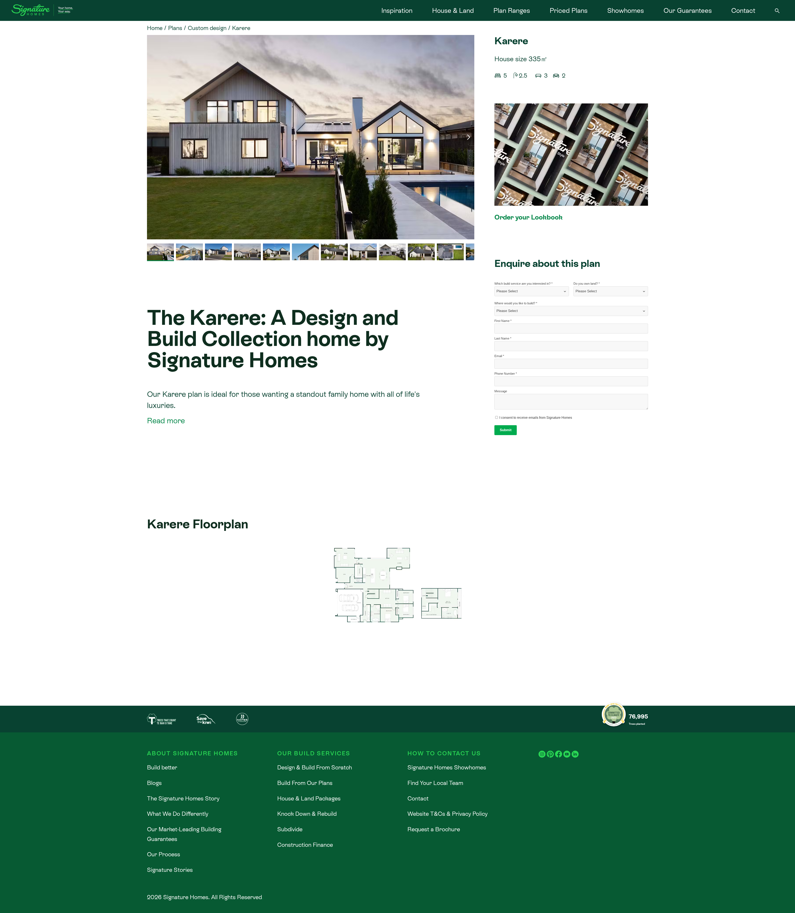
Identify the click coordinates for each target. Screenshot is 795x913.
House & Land (453, 10)
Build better (162, 767)
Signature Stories (170, 869)
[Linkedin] (575, 749)
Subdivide (289, 829)
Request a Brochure (433, 829)
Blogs (154, 783)
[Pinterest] (550, 749)
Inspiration (396, 10)
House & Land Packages (309, 798)
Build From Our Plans (304, 783)
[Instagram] (542, 749)
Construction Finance (305, 844)
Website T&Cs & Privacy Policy (447, 813)
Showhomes (625, 10)
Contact (743, 10)
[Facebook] (558, 749)
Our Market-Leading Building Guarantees (184, 834)
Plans (175, 28)
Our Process (163, 854)
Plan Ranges (511, 10)
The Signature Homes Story (183, 798)
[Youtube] (567, 749)
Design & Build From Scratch (314, 767)
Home (155, 28)
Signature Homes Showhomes (446, 767)
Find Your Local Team (435, 783)
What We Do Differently (177, 813)
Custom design (207, 28)
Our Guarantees (688, 10)
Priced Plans (569, 10)
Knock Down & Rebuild (307, 813)
